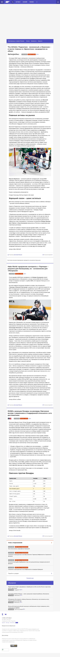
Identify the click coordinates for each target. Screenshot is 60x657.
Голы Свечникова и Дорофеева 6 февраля (19, 548)
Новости (40, 41)
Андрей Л (17, 590)
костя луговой (19, 609)
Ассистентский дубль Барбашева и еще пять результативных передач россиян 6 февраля (29, 562)
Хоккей (25, 2)
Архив (3, 622)
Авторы (7, 622)
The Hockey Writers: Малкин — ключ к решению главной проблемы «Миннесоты (28, 593)
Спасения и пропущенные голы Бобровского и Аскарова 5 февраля (25, 569)
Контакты (12, 622)
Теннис (31, 2)
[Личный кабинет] (58, 2)
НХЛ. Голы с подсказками (21, 546)
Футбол (18, 2)
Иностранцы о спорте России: (16, 41)
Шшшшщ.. (17, 595)
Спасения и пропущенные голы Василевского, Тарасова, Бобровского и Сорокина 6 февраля (29, 555)
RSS (17, 622)
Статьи (28, 41)
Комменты (34, 41)
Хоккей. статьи (31, 54)
